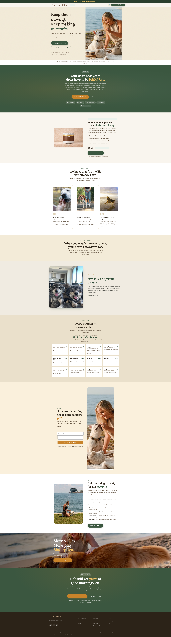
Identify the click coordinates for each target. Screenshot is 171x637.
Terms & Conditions (59, 634)
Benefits (82, 4)
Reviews (87, 4)
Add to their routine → (96, 153)
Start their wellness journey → (63, 560)
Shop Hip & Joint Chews (59, 43)
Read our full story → (95, 525)
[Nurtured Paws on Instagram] (54, 625)
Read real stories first (96, 596)
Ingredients (95, 618)
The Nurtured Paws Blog (98, 625)
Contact (104, 4)
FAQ (109, 623)
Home (72, 4)
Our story (94, 96)
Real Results (95, 623)
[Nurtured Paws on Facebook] (50, 625)
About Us (98, 4)
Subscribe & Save (82, 621)
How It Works (96, 621)
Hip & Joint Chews (82, 618)
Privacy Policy (52, 634)
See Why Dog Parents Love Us (61, 47)
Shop (77, 4)
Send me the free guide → (70, 442)
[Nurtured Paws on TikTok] (57, 625)
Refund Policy (75, 634)
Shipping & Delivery (113, 621)
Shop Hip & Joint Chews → (118, 4)
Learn (92, 4)
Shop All (79, 623)
